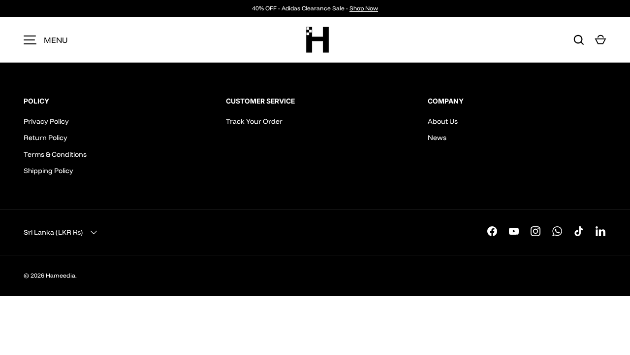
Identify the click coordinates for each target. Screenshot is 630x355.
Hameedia (60, 275)
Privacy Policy (46, 121)
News (437, 137)
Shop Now (363, 8)
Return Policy (45, 137)
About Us (443, 121)
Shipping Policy (48, 170)
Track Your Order (254, 121)
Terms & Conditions (55, 154)
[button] (600, 40)
